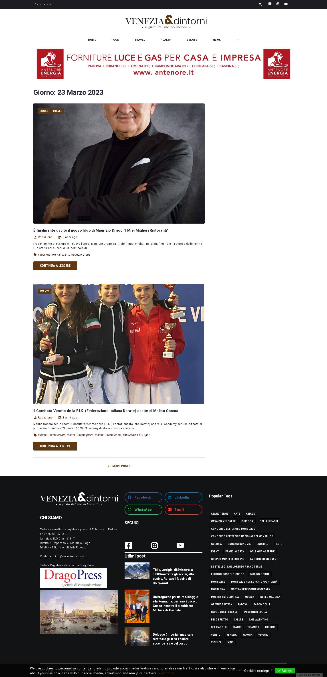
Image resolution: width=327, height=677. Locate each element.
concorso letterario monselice (233, 528)
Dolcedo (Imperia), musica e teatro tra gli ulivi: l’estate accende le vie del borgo (173, 639)
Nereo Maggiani (270, 596)
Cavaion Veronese (223, 521)
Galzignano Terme (262, 551)
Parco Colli (262, 604)
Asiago (250, 513)
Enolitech (263, 544)
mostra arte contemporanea (250, 589)
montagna (218, 589)
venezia (231, 634)
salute (238, 619)
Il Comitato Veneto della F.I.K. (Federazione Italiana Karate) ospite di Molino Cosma (105, 411)
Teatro (237, 627)
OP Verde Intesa (221, 604)
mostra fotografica (225, 596)
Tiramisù (253, 627)
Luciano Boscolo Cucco (227, 574)
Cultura (216, 544)
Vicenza (216, 642)
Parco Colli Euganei (224, 612)
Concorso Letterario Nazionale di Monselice (242, 536)
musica (249, 596)
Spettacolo (219, 627)
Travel (57, 111)
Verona (247, 634)
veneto (215, 634)
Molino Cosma (260, 574)
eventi (215, 551)
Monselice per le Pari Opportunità (254, 581)
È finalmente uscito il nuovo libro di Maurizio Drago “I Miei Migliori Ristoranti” (101, 230)
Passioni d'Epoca (255, 612)
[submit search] (260, 4)
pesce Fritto (219, 619)
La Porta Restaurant (264, 559)
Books (44, 111)
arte (237, 513)
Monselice (218, 581)
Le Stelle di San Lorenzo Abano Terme (236, 566)
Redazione (45, 237)
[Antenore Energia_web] (163, 64)
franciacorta (234, 551)
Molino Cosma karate (51, 435)
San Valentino (258, 619)
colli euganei (269, 521)
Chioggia (247, 521)
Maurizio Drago (81, 254)
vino (231, 642)
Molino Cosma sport (108, 435)
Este (279, 544)
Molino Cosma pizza (80, 435)
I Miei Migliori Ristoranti (53, 254)
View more (166, 673)
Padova (243, 604)
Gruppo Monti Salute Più (227, 559)
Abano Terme (219, 513)
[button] (143, 497)
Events (45, 291)
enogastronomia (239, 544)
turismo (270, 627)
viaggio (263, 634)
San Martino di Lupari (136, 435)
